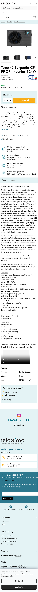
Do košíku (26, 100)
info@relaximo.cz (10, 395)
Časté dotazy (6, 400)
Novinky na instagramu (26, 509)
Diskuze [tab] (12, 180)
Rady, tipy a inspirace (7, 544)
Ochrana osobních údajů (9, 541)
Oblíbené (31, 3)
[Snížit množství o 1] (7, 100)
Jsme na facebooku (10, 509)
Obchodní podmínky (7, 536)
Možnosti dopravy (9, 135)
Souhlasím (19, 587)
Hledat (3, 12)
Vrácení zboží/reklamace (9, 539)
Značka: (32, 77)
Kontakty (3, 524)
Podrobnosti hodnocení (7, 79)
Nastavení (19, 581)
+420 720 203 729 (11, 392)
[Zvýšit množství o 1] (10, 100)
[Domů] (3, 22)
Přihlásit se (7, 498)
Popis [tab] (4, 180)
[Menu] (5, 17)
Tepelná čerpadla (25, 372)
